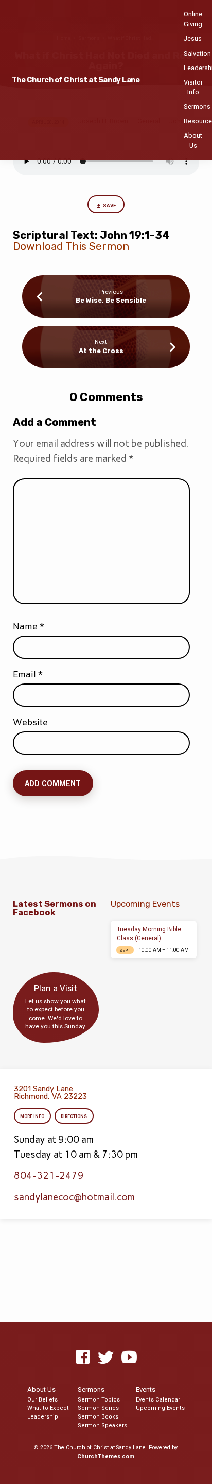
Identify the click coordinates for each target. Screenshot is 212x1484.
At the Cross (101, 351)
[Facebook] (83, 1358)
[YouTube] (129, 1358)
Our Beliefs (42, 1399)
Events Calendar (158, 1399)
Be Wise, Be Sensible (111, 300)
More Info (32, 1116)
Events (145, 1389)
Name (28, 626)
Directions (74, 1116)
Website (30, 722)
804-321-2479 (49, 1175)
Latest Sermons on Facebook (54, 908)
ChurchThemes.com (105, 1456)
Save (109, 205)
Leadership (42, 1416)
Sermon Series (98, 1408)
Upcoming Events (160, 1408)
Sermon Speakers (102, 1425)
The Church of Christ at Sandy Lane (76, 80)
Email (28, 674)
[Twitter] (106, 1358)
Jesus (193, 38)
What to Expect (48, 1408)
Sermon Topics (99, 1399)
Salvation (197, 53)
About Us (193, 140)
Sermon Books (98, 1416)
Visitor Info (193, 87)
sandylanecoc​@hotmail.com (74, 1197)
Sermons (197, 106)
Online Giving (193, 19)
